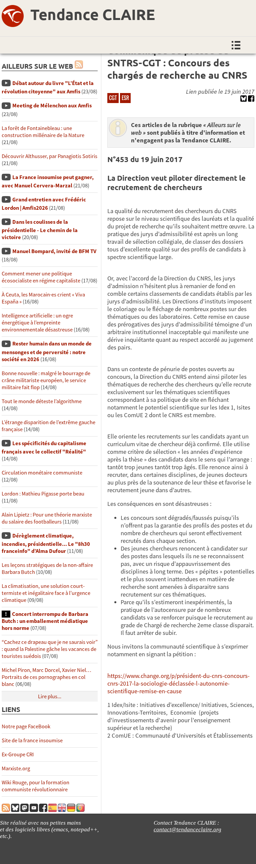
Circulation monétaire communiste (42, 472)
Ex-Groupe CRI (18, 754)
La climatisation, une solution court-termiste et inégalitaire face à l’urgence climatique (46, 593)
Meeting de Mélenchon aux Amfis (52, 105)
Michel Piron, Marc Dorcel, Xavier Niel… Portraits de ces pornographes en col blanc (46, 677)
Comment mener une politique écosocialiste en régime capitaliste (41, 277)
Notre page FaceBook (26, 726)
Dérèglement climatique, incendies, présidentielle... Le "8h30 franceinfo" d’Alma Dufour (46, 543)
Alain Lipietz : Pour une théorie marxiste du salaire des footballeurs (47, 518)
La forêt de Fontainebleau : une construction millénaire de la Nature (43, 132)
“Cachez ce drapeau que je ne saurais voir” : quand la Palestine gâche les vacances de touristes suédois (50, 649)
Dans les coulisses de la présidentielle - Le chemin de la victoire (40, 229)
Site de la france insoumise (32, 740)
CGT (113, 97)
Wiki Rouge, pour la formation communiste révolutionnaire (35, 786)
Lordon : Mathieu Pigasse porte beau (43, 493)
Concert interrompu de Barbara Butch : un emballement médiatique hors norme (45, 621)
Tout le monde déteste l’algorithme (42, 401)
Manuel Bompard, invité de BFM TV (54, 251)
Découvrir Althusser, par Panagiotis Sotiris (49, 156)
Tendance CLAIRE (92, 14)
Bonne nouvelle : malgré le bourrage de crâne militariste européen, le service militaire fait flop (46, 380)
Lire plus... (49, 696)
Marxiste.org (16, 768)
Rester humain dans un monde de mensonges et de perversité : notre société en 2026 (47, 351)
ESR (125, 97)
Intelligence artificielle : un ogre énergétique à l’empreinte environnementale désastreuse (37, 322)
